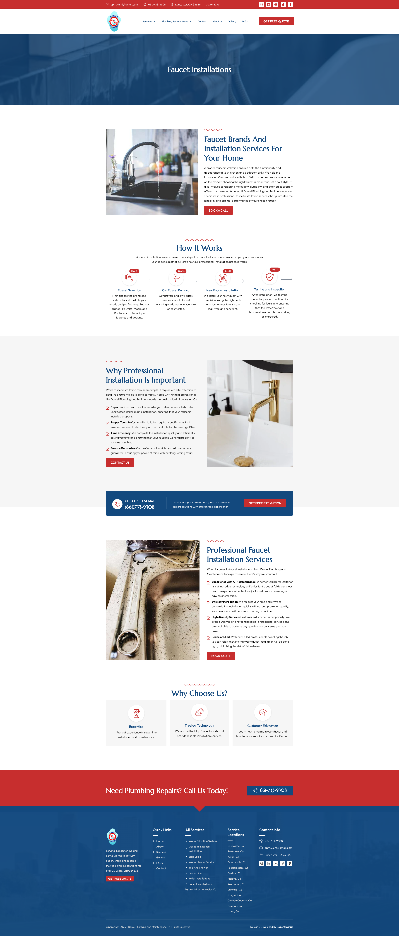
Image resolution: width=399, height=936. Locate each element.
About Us (217, 21)
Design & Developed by (271, 926)
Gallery (232, 21)
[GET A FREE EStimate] (117, 504)
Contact (202, 21)
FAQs (245, 21)
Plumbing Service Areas (175, 21)
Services (147, 21)
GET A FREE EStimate (140, 501)
